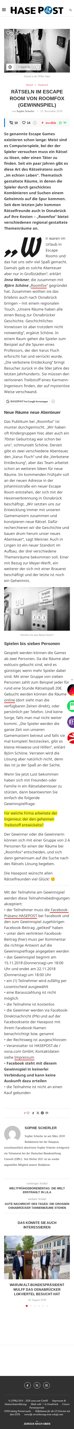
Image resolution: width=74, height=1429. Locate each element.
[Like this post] (28, 1113)
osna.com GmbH (39, 1400)
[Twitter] (37, 1385)
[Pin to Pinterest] (42, 1113)
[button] (7, 1271)
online (9, 699)
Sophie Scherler (25, 111)
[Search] (70, 10)
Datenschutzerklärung (16, 1404)
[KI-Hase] (10, 67)
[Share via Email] (46, 1113)
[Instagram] (46, 1385)
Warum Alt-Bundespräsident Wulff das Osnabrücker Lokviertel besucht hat (37, 1289)
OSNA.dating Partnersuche (17, 1411)
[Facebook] (27, 1385)
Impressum (24, 1057)
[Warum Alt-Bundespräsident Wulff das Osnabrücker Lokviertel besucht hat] (37, 1257)
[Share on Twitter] (37, 1113)
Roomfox (39, 285)
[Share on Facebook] (33, 1113)
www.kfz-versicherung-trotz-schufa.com (43, 1414)
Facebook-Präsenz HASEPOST (36, 912)
